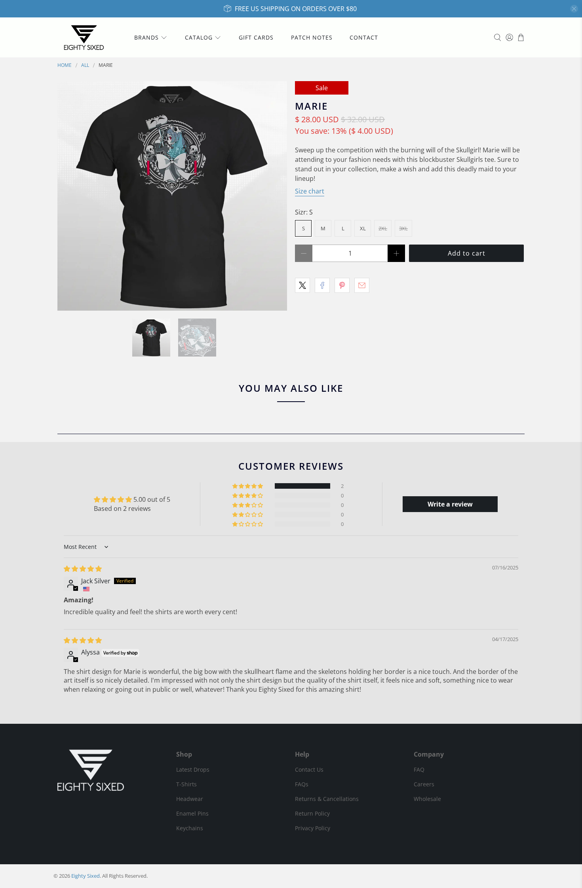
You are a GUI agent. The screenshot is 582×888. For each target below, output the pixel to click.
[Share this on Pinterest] (342, 285)
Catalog (199, 37)
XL (363, 228)
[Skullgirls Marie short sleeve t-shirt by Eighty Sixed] (172, 196)
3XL (403, 228)
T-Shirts (186, 784)
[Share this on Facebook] (322, 285)
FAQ (419, 769)
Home (64, 65)
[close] (574, 9)
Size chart (309, 191)
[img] (83, 568)
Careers (424, 784)
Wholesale (427, 799)
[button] (248, 486)
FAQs (301, 784)
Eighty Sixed (85, 875)
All (85, 65)
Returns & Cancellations (327, 799)
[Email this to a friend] (361, 285)
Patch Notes (312, 37)
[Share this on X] (302, 285)
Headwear (189, 799)
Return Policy (312, 813)
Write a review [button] (450, 504)
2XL (382, 228)
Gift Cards (256, 37)
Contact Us (309, 769)
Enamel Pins (192, 813)
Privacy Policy (312, 828)
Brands (146, 37)
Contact (364, 37)
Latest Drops (192, 769)
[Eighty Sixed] (84, 37)
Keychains (189, 828)
